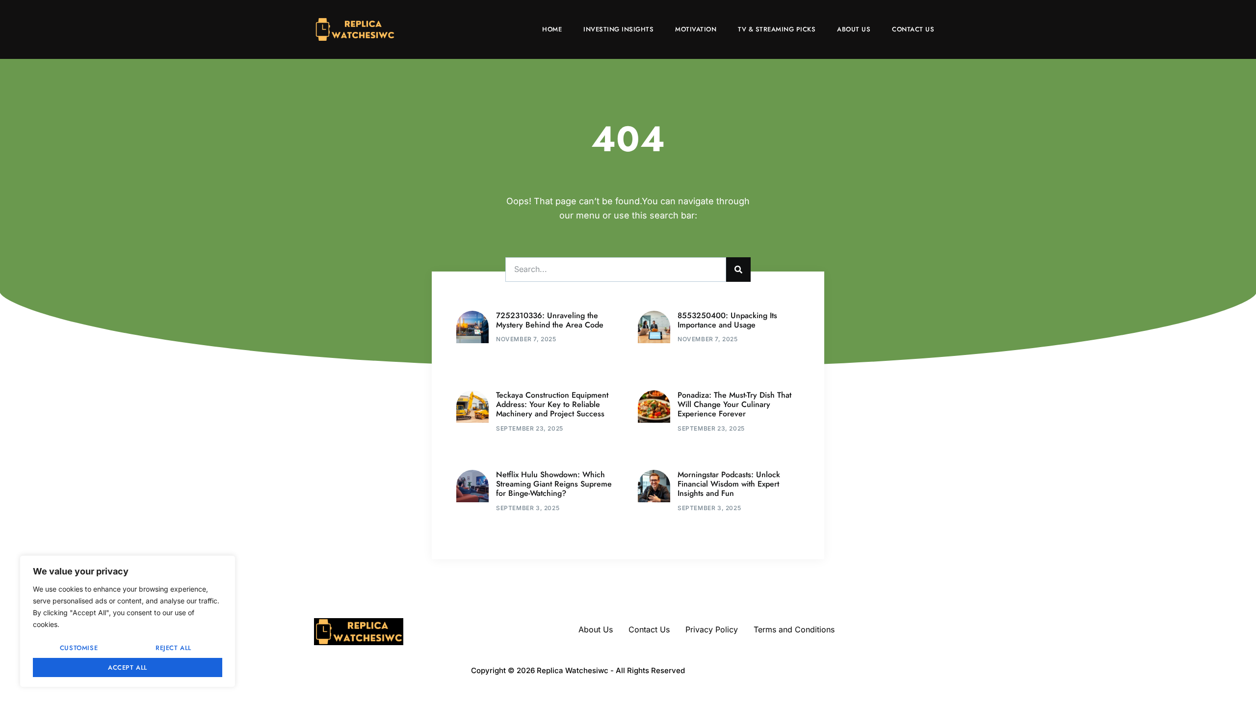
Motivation (695, 29)
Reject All (173, 648)
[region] (128, 621)
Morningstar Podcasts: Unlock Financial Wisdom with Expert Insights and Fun (729, 484)
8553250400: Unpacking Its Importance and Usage (727, 320)
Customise (79, 648)
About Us (853, 29)
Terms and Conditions (794, 629)
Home (552, 29)
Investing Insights (618, 29)
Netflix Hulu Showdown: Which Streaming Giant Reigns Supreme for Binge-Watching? (554, 484)
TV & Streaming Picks (776, 29)
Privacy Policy (711, 629)
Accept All (127, 667)
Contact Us (913, 29)
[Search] (738, 269)
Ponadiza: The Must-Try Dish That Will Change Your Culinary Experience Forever (734, 404)
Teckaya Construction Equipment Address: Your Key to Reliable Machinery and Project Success (552, 404)
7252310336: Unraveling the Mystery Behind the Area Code (549, 320)
